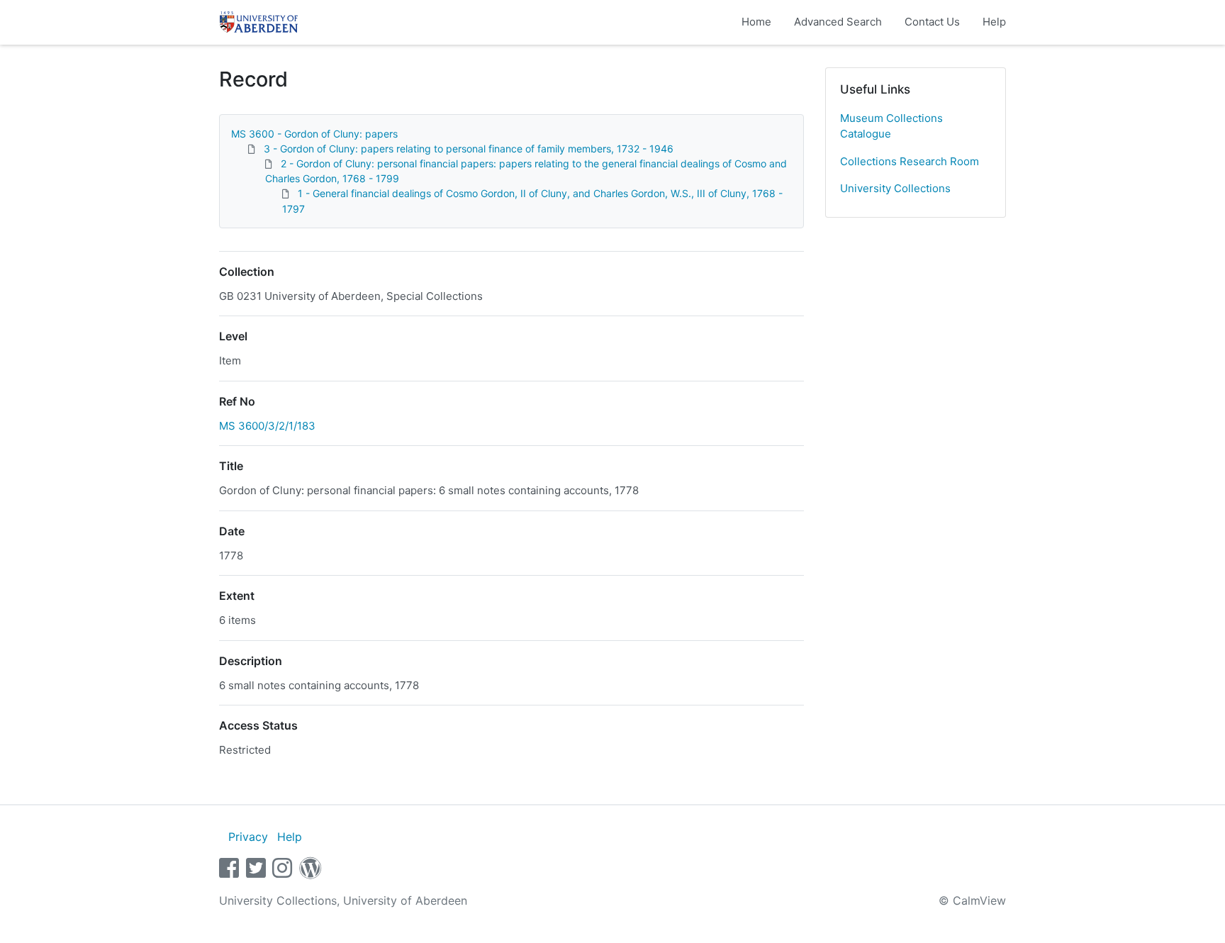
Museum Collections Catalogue (891, 126)
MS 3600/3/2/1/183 (267, 426)
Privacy (248, 837)
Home (756, 21)
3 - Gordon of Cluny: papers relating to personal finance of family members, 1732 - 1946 (468, 149)
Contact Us (932, 21)
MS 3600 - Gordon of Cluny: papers (314, 134)
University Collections (895, 188)
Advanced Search (838, 21)
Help (994, 21)
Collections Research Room (909, 161)
